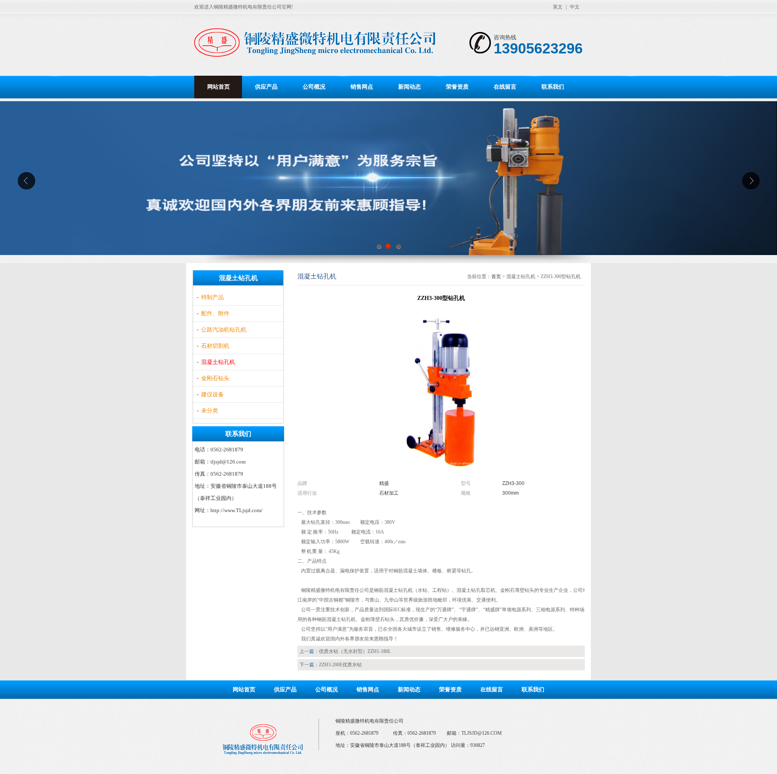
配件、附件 (215, 313)
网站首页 (218, 87)
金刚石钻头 (215, 378)
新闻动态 (409, 87)
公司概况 (314, 87)
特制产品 (212, 297)
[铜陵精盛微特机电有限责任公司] (322, 44)
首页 (496, 276)
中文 (575, 7)
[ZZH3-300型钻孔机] (441, 471)
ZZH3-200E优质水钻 (340, 665)
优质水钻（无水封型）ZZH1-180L (355, 651)
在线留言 (505, 87)
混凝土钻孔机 (218, 362)
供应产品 (266, 87)
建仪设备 (212, 394)
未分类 (209, 411)
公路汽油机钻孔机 (223, 330)
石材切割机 (215, 346)
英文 (558, 7)
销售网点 (361, 87)
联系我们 (552, 87)
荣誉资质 (457, 87)
